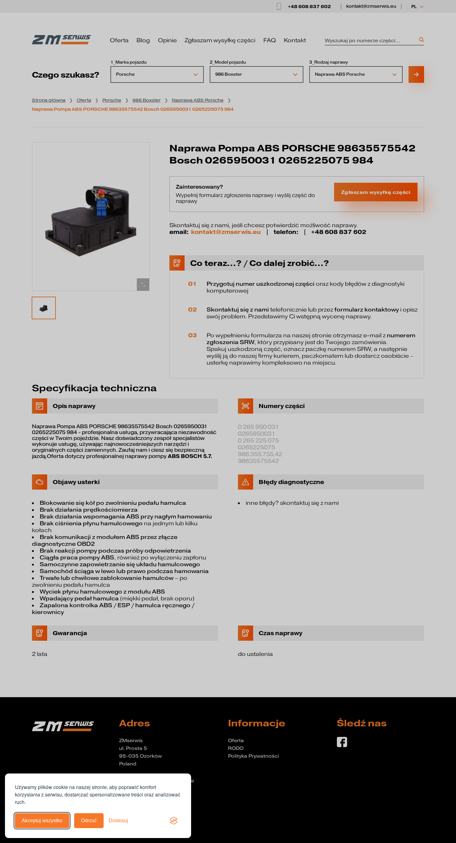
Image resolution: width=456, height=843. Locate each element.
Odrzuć (89, 820)
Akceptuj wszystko (42, 820)
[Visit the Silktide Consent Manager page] (173, 820)
